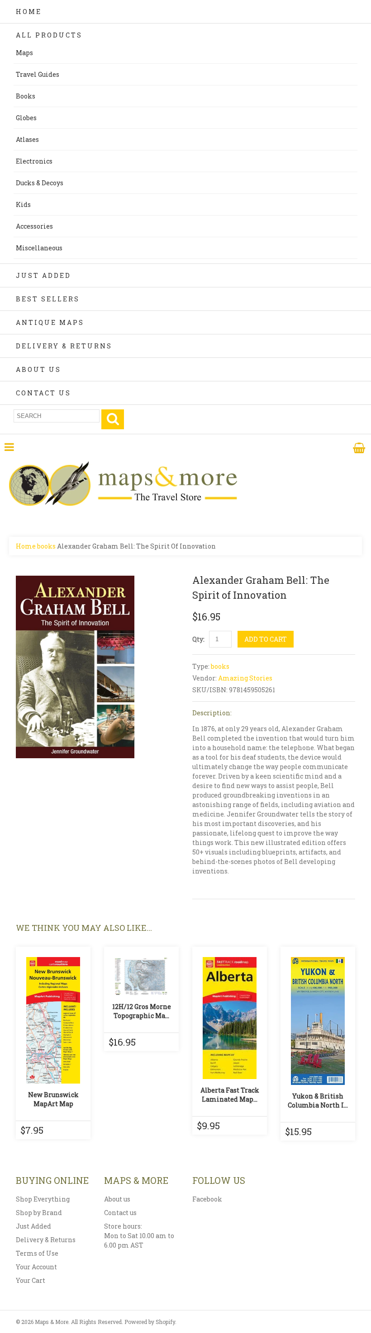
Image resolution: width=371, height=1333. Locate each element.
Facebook (207, 1199)
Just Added (43, 275)
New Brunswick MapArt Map (53, 1099)
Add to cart (265, 639)
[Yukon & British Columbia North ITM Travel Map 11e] (318, 1021)
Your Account (36, 1267)
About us (117, 1199)
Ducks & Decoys (39, 182)
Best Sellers (48, 299)
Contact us (120, 1212)
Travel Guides (37, 74)
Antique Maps (50, 322)
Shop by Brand (39, 1212)
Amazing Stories (245, 678)
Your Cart (30, 1280)
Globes (26, 117)
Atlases (27, 139)
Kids (23, 204)
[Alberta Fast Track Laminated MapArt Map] (230, 1018)
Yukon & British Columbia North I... (318, 1100)
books (46, 546)
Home (29, 11)
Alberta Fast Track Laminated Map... (229, 1094)
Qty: (198, 639)
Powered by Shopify (149, 1321)
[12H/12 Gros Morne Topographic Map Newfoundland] (141, 976)
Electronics (34, 161)
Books (25, 96)
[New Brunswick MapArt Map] (53, 1020)
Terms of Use (37, 1253)
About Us (38, 369)
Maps (24, 52)
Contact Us (43, 393)
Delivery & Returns (64, 346)
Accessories (34, 226)
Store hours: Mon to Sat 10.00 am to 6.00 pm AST (139, 1235)
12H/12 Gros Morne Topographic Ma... (141, 1011)
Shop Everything (43, 1199)
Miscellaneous (39, 248)
